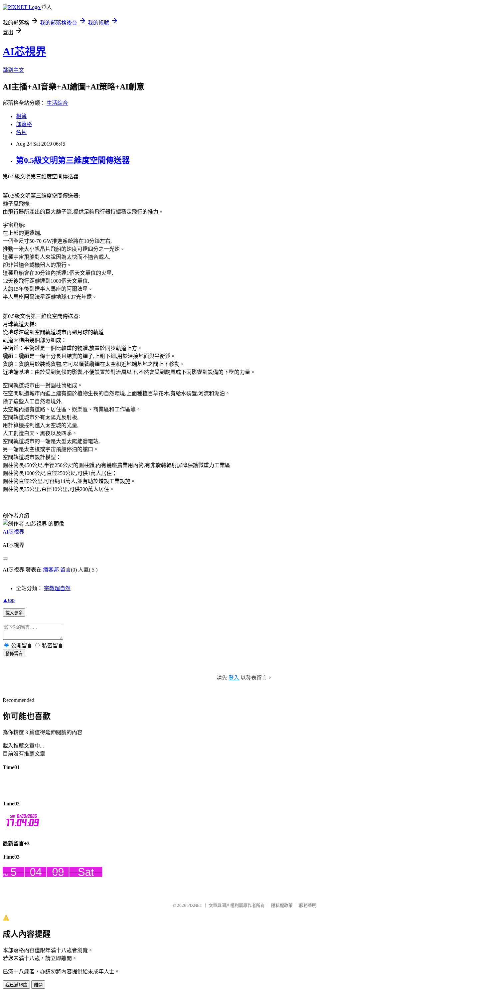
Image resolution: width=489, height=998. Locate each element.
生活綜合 (57, 103)
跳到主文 (13, 70)
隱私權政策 (282, 905)
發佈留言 (14, 653)
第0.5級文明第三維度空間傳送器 (73, 160)
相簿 (21, 116)
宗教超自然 (57, 588)
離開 (38, 984)
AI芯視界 (24, 52)
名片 (21, 132)
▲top (9, 600)
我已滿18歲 (16, 984)
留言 (65, 570)
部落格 (24, 124)
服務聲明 (307, 905)
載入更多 (14, 612)
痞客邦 (51, 570)
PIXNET (194, 905)
